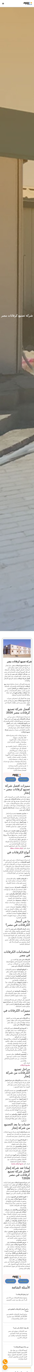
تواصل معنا (23, 779)
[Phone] (5, 1361)
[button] (3, 3)
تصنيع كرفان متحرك (17, 1163)
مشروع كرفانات (25, 1065)
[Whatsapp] (5, 1367)
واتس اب (9, 779)
